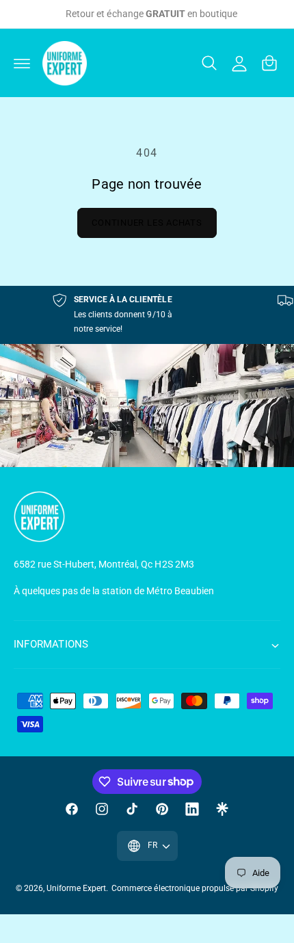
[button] (22, 63)
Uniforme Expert (76, 888)
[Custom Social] (222, 809)
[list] (147, 315)
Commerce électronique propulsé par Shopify (194, 888)
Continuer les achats (147, 222)
